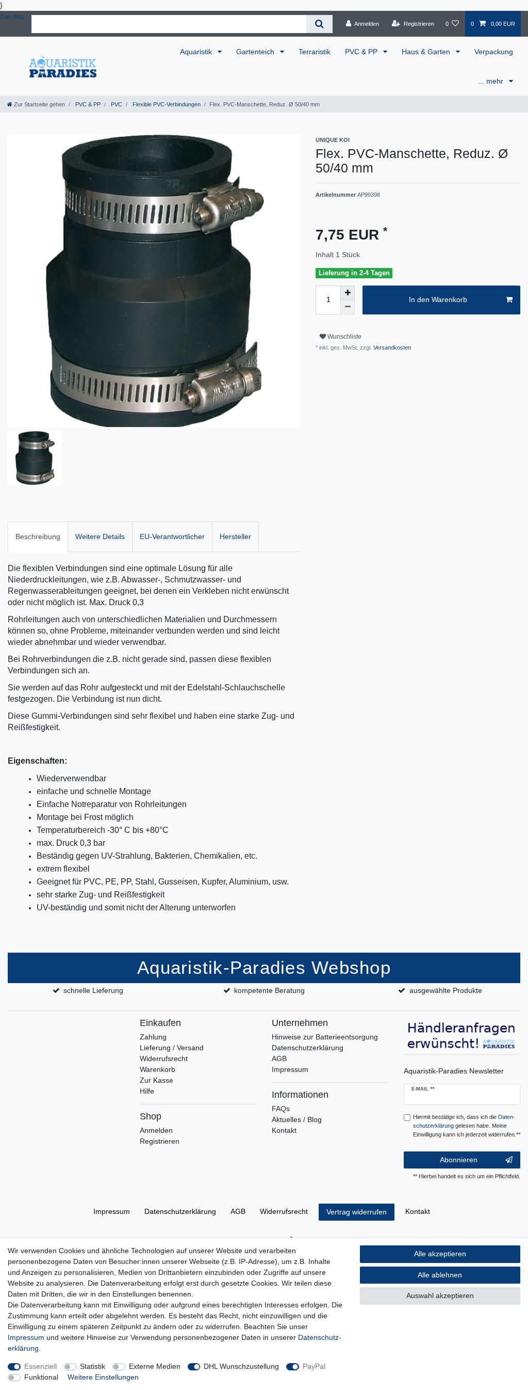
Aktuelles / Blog (297, 1119)
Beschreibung (37, 536)
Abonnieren (458, 1160)
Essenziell (40, 1366)
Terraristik (315, 52)
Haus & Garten (427, 52)
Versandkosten (391, 347)
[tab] (38, 537)
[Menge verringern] (347, 307)
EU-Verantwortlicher (172, 536)
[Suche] (319, 24)
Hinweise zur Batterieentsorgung (325, 1037)
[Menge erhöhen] (347, 293)
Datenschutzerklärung (307, 1048)
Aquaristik (197, 52)
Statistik (92, 1366)
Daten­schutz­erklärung (180, 1211)
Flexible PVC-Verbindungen (166, 104)
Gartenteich (256, 52)
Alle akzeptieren (440, 1254)
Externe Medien (154, 1366)
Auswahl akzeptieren (440, 1295)
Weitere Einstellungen (103, 1377)
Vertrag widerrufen (356, 1212)
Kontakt (284, 1130)
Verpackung (493, 52)
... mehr (491, 81)
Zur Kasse (156, 1080)
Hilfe (147, 1091)
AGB (279, 1058)
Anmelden (156, 1130)
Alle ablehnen (440, 1275)
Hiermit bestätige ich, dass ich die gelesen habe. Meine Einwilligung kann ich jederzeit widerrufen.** (466, 1126)
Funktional (41, 1377)
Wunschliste (343, 336)
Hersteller (235, 536)
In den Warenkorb (438, 299)
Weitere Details (100, 536)
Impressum (290, 1069)
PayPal (314, 1366)
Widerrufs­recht (284, 1211)
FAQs (281, 1108)
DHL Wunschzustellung (241, 1366)
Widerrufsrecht (164, 1058)
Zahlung (153, 1037)
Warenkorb (157, 1069)
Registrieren (159, 1141)
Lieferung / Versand (172, 1048)
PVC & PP (362, 52)
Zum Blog (12, 16)
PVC (115, 104)
